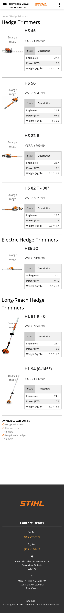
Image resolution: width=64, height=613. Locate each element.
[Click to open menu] (5, 5)
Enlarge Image (12, 39)
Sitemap (30, 600)
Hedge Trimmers (19, 16)
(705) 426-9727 (32, 537)
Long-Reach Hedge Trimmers (14, 437)
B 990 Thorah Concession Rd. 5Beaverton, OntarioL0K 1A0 (32, 565)
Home (5, 16)
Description (44, 50)
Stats (30, 50)
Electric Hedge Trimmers (11, 429)
